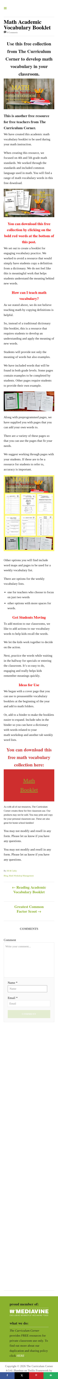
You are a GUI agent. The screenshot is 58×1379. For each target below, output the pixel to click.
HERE (20, 1355)
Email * (13, 998)
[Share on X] (22, 1375)
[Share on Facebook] (7, 1375)
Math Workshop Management (21, 876)
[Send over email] (50, 1375)
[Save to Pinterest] (36, 1375)
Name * (12, 982)
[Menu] (5, 8)
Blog (6, 876)
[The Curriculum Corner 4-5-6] (28, 8)
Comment (10, 940)
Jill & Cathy (12, 871)
